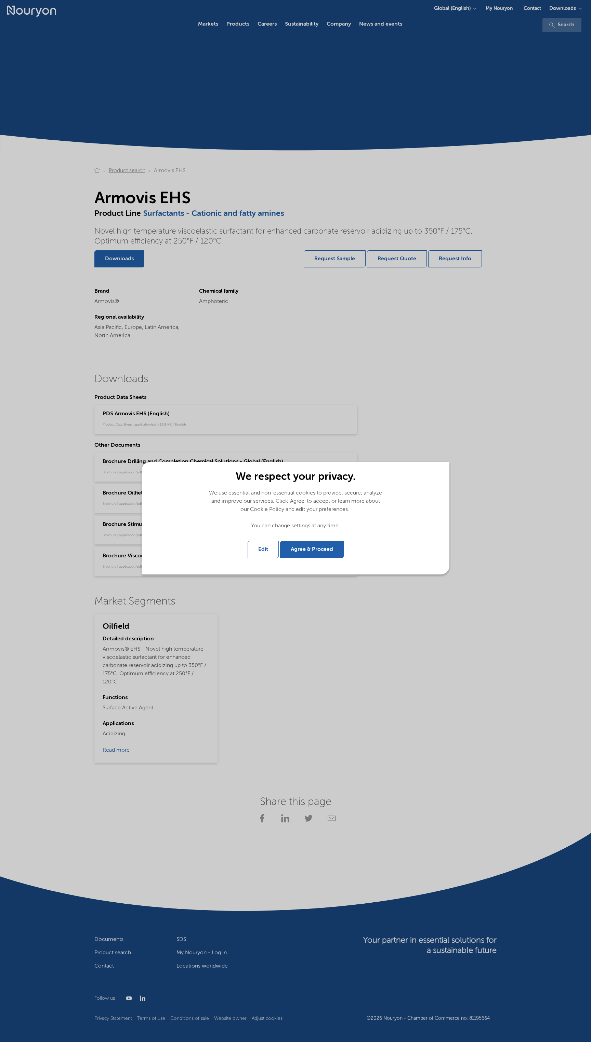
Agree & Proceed (312, 549)
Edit (263, 549)
